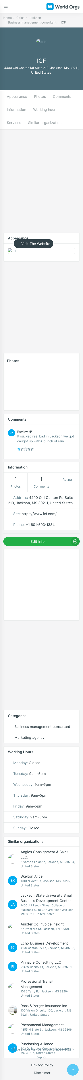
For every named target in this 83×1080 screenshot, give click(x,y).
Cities (20, 18)
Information (16, 109)
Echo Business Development (44, 943)
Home (7, 18)
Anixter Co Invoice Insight (42, 924)
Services (14, 122)
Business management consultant (32, 22)
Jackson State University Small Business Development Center (47, 898)
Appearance (17, 96)
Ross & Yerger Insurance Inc (44, 1006)
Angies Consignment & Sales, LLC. (45, 854)
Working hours (45, 109)
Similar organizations (45, 122)
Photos (40, 96)
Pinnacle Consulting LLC (41, 962)
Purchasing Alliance (37, 1044)
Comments (62, 96)
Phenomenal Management (42, 1025)
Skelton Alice (31, 876)
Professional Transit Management (37, 984)
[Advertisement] (41, 184)
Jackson (35, 18)
